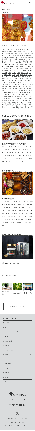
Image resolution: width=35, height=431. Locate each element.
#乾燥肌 (17, 98)
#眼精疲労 (27, 106)
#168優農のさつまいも (10, 57)
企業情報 (5, 354)
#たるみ (8, 76)
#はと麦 (22, 98)
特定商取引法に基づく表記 (17, 422)
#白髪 (22, 102)
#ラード (6, 61)
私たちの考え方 (7, 323)
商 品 (4, 327)
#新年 (5, 102)
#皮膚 (25, 53)
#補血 (16, 106)
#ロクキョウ (7, 108)
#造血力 (21, 63)
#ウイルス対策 (21, 55)
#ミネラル (20, 53)
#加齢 (21, 88)
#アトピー (16, 88)
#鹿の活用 (19, 70)
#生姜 (22, 100)
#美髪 (13, 74)
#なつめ (9, 63)
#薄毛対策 (14, 53)
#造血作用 (15, 63)
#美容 (18, 102)
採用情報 (5, 377)
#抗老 (24, 70)
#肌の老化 (14, 76)
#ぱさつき (27, 59)
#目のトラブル (8, 82)
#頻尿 (29, 102)
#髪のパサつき (13, 61)
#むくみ (21, 106)
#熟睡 (17, 74)
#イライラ (16, 92)
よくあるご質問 (7, 341)
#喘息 (19, 51)
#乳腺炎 (22, 68)
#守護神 (6, 68)
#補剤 (14, 55)
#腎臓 (9, 72)
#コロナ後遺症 (14, 66)
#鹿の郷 (20, 78)
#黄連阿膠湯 (17, 84)
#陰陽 (16, 65)
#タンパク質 (7, 74)
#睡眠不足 (23, 80)
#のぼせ (26, 88)
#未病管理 (14, 78)
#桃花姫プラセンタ (14, 80)
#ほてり (26, 104)
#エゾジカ (11, 106)
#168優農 (11, 65)
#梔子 (19, 61)
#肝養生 (25, 57)
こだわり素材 (7, 363)
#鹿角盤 (11, 68)
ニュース (5, 368)
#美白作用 (25, 76)
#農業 (5, 65)
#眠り (19, 86)
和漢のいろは (7, 372)
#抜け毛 (4, 63)
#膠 (22, 104)
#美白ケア (8, 78)
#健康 (18, 96)
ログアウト (6, 345)
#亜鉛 (30, 61)
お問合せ (5, 382)
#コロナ (26, 78)
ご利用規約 (24, 418)
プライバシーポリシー (13, 418)
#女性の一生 (7, 59)
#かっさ (23, 72)
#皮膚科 (14, 72)
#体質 (5, 100)
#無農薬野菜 (10, 51)
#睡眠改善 (14, 86)
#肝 (6, 94)
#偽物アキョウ (26, 51)
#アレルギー (8, 88)
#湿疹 (15, 51)
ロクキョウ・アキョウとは (10, 332)
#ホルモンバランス (13, 94)
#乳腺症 (17, 68)
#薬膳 (17, 108)
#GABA (14, 96)
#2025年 (18, 49)
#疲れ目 (15, 82)
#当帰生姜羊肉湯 (22, 90)
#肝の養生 (24, 84)
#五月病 (7, 90)
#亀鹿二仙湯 (23, 74)
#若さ (5, 98)
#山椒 (18, 72)
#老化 (26, 100)
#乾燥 (14, 102)
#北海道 (10, 92)
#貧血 (18, 104)
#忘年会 (20, 57)
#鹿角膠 (14, 104)
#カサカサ (11, 98)
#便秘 (15, 90)
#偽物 (5, 96)
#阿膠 (13, 108)
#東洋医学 (17, 100)
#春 (12, 90)
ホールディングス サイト (16, 399)
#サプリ (24, 86)
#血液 (29, 84)
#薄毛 (25, 65)
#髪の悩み (20, 59)
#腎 (26, 102)
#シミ (9, 102)
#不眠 (5, 106)
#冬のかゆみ (25, 49)
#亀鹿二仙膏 (5, 49)
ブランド (5, 359)
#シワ (3, 76)
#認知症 (21, 65)
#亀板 (11, 70)
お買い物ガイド (7, 336)
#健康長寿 (25, 61)
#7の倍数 (14, 59)
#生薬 (29, 86)
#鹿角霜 (6, 70)
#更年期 (26, 92)
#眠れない (21, 82)
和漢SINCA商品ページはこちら (10, 263)
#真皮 (19, 76)
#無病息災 (12, 49)
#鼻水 (9, 96)
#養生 (9, 86)
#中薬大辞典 (8, 55)
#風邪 (26, 94)
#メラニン (27, 82)
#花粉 (26, 98)
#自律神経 (11, 100)
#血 (27, 72)
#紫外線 (21, 94)
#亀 (15, 70)
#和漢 (21, 108)
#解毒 (21, 92)
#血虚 (5, 92)
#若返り (26, 63)
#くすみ (30, 74)
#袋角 (26, 68)
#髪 (22, 96)
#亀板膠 (9, 104)
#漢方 (25, 108)
